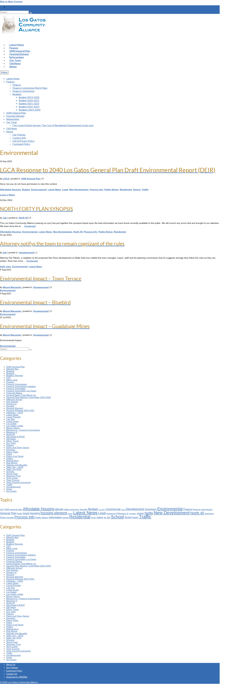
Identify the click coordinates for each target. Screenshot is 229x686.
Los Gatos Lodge (14, 425)
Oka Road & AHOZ (15, 436)
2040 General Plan (31, 178)
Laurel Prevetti (13, 417)
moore (140, 513)
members (132, 514)
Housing (10, 406)
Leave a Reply (7, 195)
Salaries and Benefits (16, 465)
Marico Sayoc (13, 428)
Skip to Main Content (11, 1)
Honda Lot (11, 404)
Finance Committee (16, 388)
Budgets (10, 371)
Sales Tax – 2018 (14, 467)
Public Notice (111, 189)
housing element (54, 513)
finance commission (202, 509)
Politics (9, 458)
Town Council (12, 480)
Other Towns (12, 441)
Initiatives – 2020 (14, 412)
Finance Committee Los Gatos (21, 391)
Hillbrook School (14, 399)
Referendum (12, 460)
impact (70, 514)
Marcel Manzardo (12, 287)
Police (9, 454)
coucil (123, 509)
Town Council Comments (18, 482)
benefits (84, 509)
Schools (10, 471)
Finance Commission (16, 384)
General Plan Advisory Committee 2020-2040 (28, 397)
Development (135, 509)
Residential (126, 189)
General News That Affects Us (21, 395)
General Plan (8, 513)
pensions (209, 513)
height (26, 513)
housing (35, 513)
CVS (8, 377)
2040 (2, 509)
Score (128, 517)
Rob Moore (11, 463)
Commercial (112, 509)
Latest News (54, 189)
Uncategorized (26, 252)
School (137, 189)
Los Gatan (11, 423)
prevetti (10, 517)
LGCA (6, 178)
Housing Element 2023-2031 (20, 410)
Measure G (11, 432)
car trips (102, 509)
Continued (30, 226)
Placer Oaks (12, 452)
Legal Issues (12, 421)
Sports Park (12, 473)
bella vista (5, 266)
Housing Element (14, 408)
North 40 (23, 218)
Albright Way (12, 369)
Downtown (151, 509)
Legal (65, 189)
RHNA (93, 518)
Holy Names (12, 401)
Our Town (11, 443)
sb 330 (107, 517)
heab (19, 513)
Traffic (145, 189)
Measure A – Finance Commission (23, 430)
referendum (55, 517)
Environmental (39, 189)
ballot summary (71, 509)
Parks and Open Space (17, 447)
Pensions (10, 449)
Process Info (96, 189)
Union (9, 489)
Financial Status (14, 393)
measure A (111, 513)
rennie (65, 517)
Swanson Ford (13, 476)
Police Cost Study (15, 456)
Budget (26, 189)
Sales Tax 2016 (13, 469)
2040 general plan (13, 509)
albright (59, 509)
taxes (135, 517)
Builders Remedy (14, 375)
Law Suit (10, 419)
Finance (10, 382)
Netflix (149, 513)
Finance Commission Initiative (21, 386)
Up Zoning (11, 491)
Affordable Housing (10, 189)
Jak (5, 218)
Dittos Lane (11, 380)
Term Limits (12, 478)
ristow (99, 517)
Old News (11, 439)
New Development (78, 189)
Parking (10, 445)
